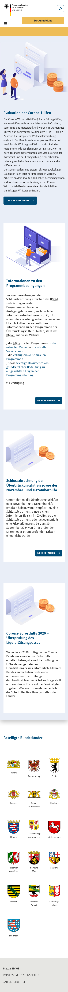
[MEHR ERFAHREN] (34, 249)
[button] (5, 23)
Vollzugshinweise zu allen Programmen (26, 357)
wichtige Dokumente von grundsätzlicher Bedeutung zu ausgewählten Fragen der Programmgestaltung (27, 369)
